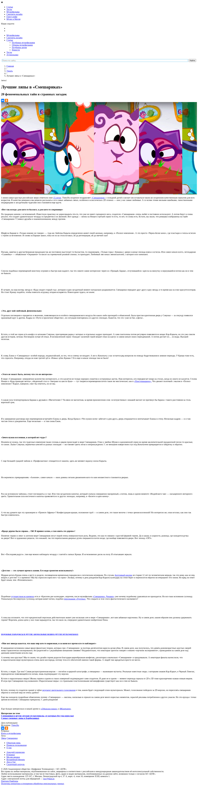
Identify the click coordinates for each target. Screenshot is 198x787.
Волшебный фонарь (15, 759)
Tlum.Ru (15, 725)
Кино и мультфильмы (11, 733)
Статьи (9, 40)
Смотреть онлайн (14, 38)
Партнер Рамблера (9, 781)
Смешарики (12, 738)
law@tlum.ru (48, 779)
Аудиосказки (12, 55)
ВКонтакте (65, 709)
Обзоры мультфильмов (22, 45)
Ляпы (3, 738)
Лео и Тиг (11, 762)
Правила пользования (16, 745)
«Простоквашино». (143, 381)
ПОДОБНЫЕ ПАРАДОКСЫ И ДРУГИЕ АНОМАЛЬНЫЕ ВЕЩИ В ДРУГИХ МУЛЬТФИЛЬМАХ (39, 634)
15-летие (57, 198)
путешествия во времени (22, 596)
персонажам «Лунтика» (75, 599)
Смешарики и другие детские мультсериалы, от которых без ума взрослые (37, 716)
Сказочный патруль (15, 764)
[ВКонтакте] (2, 100)
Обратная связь (13, 743)
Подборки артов (19, 47)
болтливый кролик (123, 575)
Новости (16, 50)
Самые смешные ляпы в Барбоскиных (20, 718)
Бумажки (10, 755)
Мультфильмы (13, 35)
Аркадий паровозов (15, 752)
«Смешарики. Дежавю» (103, 596)
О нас (9, 748)
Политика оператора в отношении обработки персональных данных (32, 783)
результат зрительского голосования (58, 690)
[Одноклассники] (6, 100)
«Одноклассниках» (49, 709)
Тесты (9, 52)
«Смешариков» (98, 198)
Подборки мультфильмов (23, 42)
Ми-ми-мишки (13, 757)
